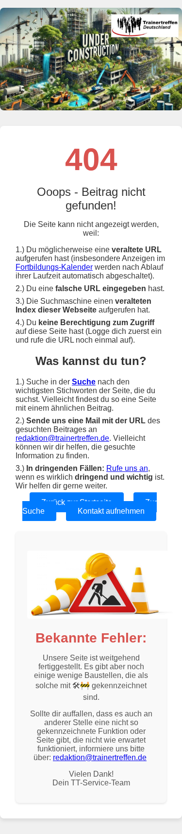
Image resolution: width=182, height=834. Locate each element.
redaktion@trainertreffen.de (62, 438)
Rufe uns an (127, 468)
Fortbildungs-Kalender (54, 267)
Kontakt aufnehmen (111, 511)
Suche (84, 382)
